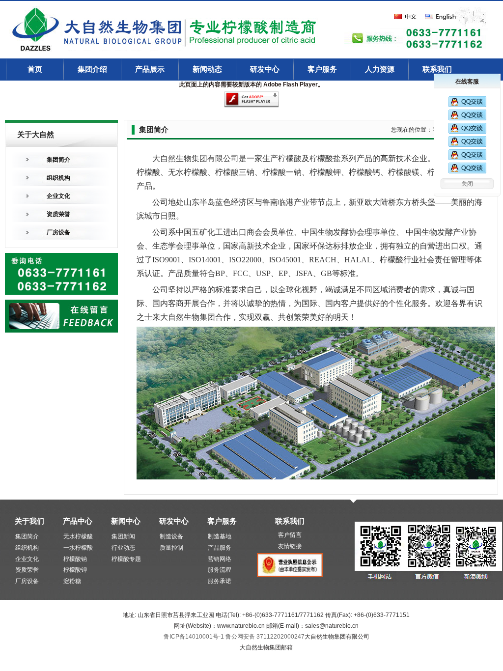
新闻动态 (207, 69)
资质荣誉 (58, 214)
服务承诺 (219, 581)
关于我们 (29, 521)
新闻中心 (125, 521)
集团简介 (58, 159)
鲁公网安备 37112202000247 (265, 636)
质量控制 (171, 547)
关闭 (467, 183)
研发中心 (264, 69)
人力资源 (379, 69)
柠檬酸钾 (75, 569)
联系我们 (437, 69)
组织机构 (58, 177)
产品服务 (219, 547)
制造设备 (171, 536)
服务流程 (219, 569)
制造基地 (219, 536)
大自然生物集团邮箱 (266, 647)
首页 (35, 69)
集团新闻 (123, 536)
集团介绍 (92, 69)
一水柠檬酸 (78, 547)
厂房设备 (58, 232)
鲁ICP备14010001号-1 (194, 636)
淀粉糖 (72, 581)
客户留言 (290, 534)
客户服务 (322, 69)
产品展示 (150, 69)
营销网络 (219, 559)
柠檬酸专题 (126, 559)
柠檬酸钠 (75, 559)
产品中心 (77, 521)
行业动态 (123, 547)
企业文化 (58, 196)
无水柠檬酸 (78, 536)
